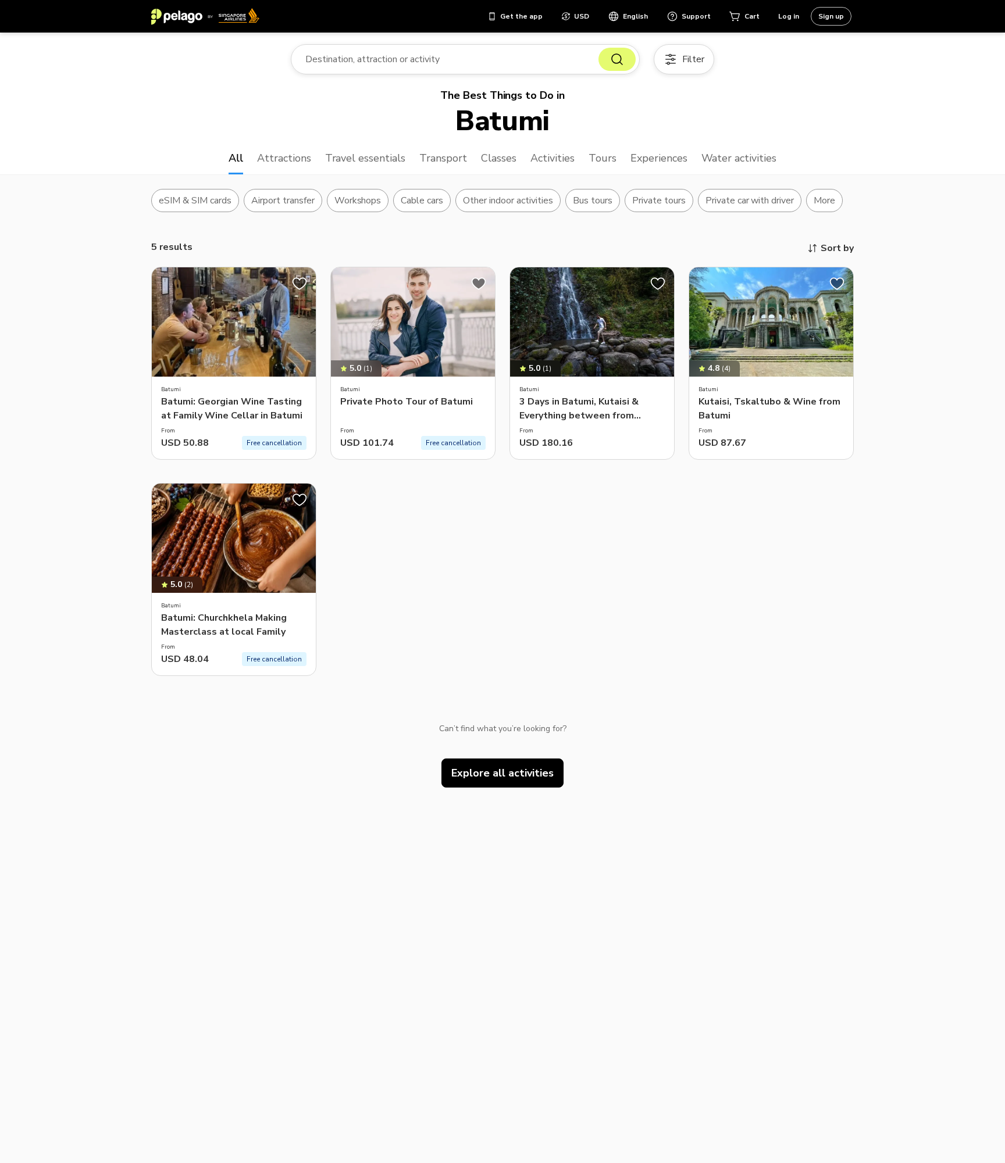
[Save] (299, 283)
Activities (552, 158)
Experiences (658, 158)
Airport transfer (283, 200)
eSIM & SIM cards (195, 200)
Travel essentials (365, 158)
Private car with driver (749, 200)
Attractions (284, 158)
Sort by (837, 248)
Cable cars (422, 200)
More (824, 200)
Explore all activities (502, 773)
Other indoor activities (508, 200)
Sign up (831, 16)
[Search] (617, 59)
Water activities (739, 158)
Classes (498, 158)
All (236, 158)
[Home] (205, 16)
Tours (602, 158)
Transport (443, 158)
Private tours (659, 200)
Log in (788, 16)
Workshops (358, 200)
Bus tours (592, 200)
